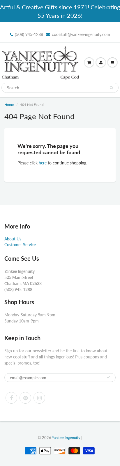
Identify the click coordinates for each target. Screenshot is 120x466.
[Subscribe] (108, 377)
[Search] (111, 88)
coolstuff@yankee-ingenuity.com (81, 34)
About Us (12, 238)
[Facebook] (11, 398)
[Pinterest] (25, 398)
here (43, 162)
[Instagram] (39, 398)
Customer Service (20, 244)
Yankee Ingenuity (66, 437)
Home (9, 104)
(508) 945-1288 (29, 34)
